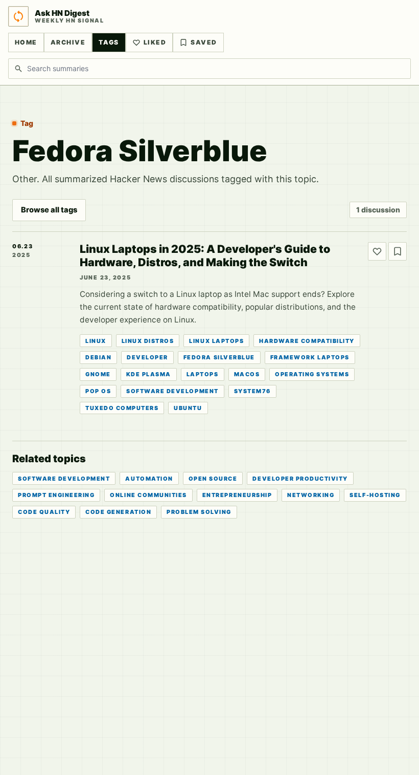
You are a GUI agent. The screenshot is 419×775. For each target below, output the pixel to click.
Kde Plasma (148, 374)
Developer (147, 357)
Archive (68, 42)
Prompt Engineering (56, 495)
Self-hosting (375, 495)
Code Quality (44, 511)
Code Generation (118, 511)
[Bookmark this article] (397, 251)
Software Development (172, 391)
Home (26, 42)
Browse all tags (49, 209)
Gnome (98, 374)
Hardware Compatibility (307, 341)
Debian (98, 357)
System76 (252, 391)
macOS (247, 374)
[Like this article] (377, 251)
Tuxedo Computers (121, 408)
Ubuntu (188, 408)
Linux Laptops (216, 341)
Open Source (213, 478)
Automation (149, 478)
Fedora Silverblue (219, 357)
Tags (109, 42)
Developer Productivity (300, 478)
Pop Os (98, 391)
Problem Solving (199, 511)
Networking (310, 495)
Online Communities (148, 495)
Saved (204, 42)
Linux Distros (148, 341)
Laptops (203, 374)
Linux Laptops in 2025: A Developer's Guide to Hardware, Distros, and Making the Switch (205, 255)
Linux (95, 341)
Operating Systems (312, 374)
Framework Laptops (310, 357)
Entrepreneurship (237, 495)
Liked (155, 42)
